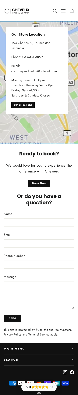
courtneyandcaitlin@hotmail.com (34, 71)
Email (7, 234)
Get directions (23, 105)
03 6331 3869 (32, 57)
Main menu (14, 348)
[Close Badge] (56, 384)
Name (8, 214)
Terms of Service (38, 334)
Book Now (39, 183)
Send (12, 318)
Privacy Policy (12, 334)
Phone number (14, 255)
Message (10, 276)
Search (11, 360)
